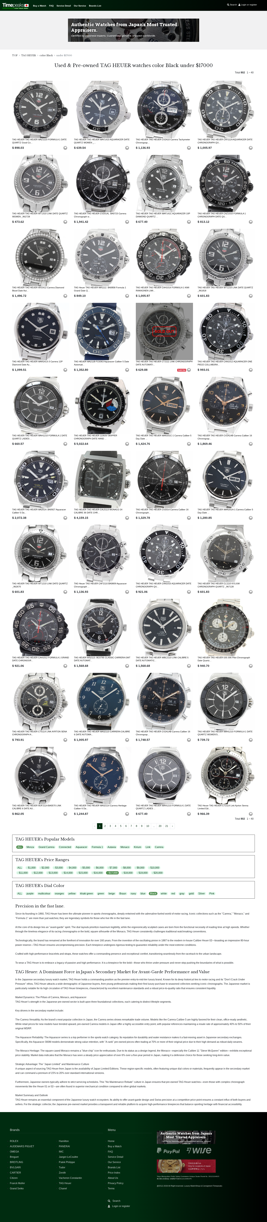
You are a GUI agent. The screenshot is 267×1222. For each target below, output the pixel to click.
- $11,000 (22, 872)
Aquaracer (81, 847)
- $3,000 (58, 867)
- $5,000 (85, 867)
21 (166, 826)
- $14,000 (67, 872)
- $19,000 (142, 872)
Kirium (137, 847)
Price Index (114, 1172)
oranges (59, 893)
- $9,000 (139, 867)
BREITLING (16, 1162)
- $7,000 (112, 867)
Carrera (159, 847)
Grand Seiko (17, 1188)
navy (133, 893)
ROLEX (14, 1141)
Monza (30, 847)
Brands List (95, 5)
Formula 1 (97, 847)
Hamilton (64, 1141)
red (173, 893)
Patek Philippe (67, 1162)
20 (160, 826)
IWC (61, 1151)
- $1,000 (31, 867)
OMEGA (14, 1151)
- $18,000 (127, 872)
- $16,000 (97, 872)
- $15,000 (82, 872)
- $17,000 (112, 872)
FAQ (51, 5)
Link (148, 847)
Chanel (63, 1188)
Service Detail (64, 5)
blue (143, 893)
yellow (72, 893)
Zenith (62, 1172)
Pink (211, 893)
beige (112, 893)
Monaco (125, 847)
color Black (46, 55)
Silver (201, 893)
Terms (111, 1188)
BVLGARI (15, 1167)
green (101, 893)
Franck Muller (17, 1183)
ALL (19, 847)
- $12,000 (37, 872)
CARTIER (15, 1172)
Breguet (14, 1157)
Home (111, 1141)
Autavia (112, 847)
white (164, 893)
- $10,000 (154, 867)
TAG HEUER (28, 55)
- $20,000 (157, 872)
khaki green (86, 893)
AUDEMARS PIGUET (22, 1146)
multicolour (44, 893)
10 (147, 826)
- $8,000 (126, 867)
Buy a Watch (39, 5)
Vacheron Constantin (70, 1178)
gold (191, 893)
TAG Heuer (65, 1183)
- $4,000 (71, 867)
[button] (65, 148)
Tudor (62, 1167)
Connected (65, 847)
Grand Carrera (46, 847)
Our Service (80, 5)
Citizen (14, 1178)
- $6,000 (99, 867)
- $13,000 (52, 872)
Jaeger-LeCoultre (68, 1157)
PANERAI (64, 1146)
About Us (113, 1178)
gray (182, 893)
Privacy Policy (115, 1183)
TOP (15, 55)
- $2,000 (44, 867)
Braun (122, 893)
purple (30, 893)
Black (153, 893)
